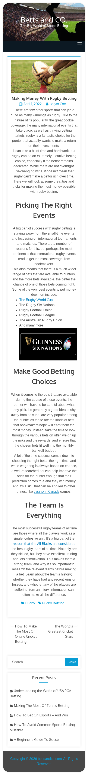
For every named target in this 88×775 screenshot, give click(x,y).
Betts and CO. (44, 19)
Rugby (30, 603)
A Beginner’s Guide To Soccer (37, 739)
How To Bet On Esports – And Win (41, 715)
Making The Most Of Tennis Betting (41, 705)
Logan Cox (58, 104)
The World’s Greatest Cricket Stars (60, 631)
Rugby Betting (53, 603)
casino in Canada (46, 491)
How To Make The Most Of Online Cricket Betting (26, 634)
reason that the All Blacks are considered (44, 544)
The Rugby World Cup (36, 300)
